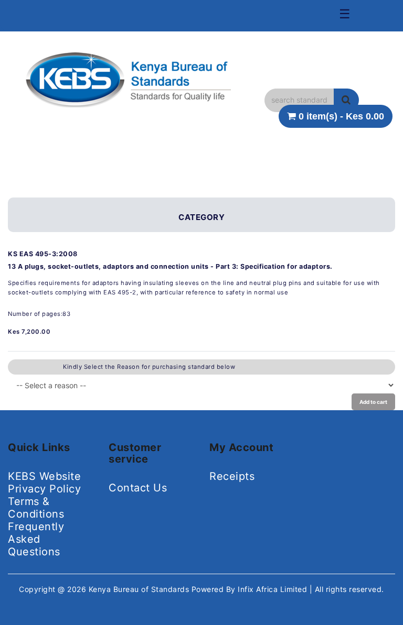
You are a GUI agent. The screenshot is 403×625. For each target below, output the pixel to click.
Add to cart (373, 402)
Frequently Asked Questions (36, 539)
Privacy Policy (44, 489)
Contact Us (138, 487)
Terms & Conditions (36, 507)
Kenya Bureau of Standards (140, 589)
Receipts (231, 476)
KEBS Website (44, 476)
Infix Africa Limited (274, 589)
